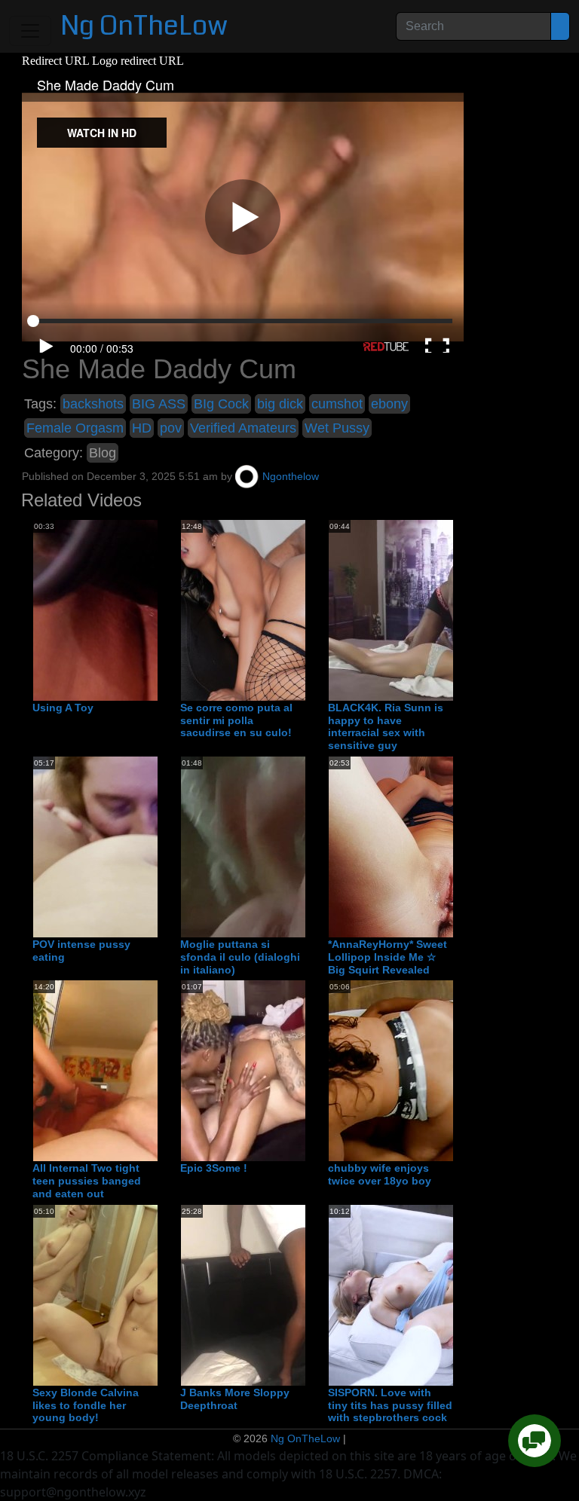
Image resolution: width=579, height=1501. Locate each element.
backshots (93, 403)
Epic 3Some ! (213, 1168)
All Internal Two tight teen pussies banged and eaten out (86, 1181)
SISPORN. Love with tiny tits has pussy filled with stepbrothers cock (390, 1405)
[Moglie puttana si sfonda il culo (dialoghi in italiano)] (301, 846)
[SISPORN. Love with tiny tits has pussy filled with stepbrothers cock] (449, 1294)
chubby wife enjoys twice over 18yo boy (379, 1174)
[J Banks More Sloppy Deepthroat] (301, 1294)
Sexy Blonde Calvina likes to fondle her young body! (85, 1405)
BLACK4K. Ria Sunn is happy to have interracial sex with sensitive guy (385, 726)
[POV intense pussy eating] (153, 846)
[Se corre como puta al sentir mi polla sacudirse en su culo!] (301, 609)
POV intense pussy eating (81, 950)
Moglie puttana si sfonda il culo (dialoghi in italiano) (240, 957)
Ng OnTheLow (144, 26)
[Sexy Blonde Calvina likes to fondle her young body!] (153, 1294)
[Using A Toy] (153, 609)
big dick (280, 403)
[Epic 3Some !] (301, 1070)
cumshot (337, 403)
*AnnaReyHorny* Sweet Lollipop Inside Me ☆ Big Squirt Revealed (387, 957)
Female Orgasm (75, 428)
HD (142, 428)
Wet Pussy (337, 428)
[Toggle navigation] (30, 31)
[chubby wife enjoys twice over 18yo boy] (449, 1070)
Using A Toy (62, 708)
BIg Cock (221, 403)
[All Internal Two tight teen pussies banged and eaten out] (153, 1070)
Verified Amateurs (243, 428)
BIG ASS (158, 403)
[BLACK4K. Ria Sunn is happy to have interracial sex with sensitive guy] (449, 609)
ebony (389, 403)
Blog (102, 452)
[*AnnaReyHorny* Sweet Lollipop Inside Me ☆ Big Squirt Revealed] (449, 846)
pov (171, 428)
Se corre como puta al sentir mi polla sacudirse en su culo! (236, 720)
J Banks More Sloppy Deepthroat (235, 1398)
